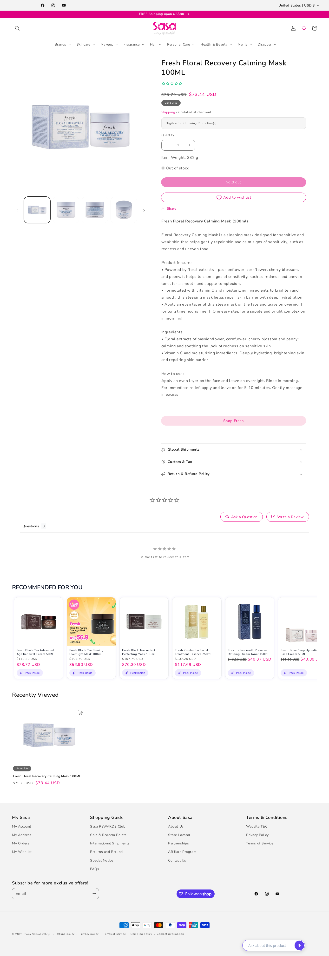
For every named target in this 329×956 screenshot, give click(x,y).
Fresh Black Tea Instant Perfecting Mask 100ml (138, 652)
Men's (242, 44)
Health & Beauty (213, 44)
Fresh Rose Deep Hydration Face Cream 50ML (300, 652)
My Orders (20, 843)
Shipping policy (141, 934)
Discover (265, 44)
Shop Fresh (233, 420)
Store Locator (179, 835)
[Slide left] (17, 210)
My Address (22, 835)
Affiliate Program (182, 851)
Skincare (83, 44)
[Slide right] (144, 210)
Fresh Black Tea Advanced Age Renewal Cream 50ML (35, 652)
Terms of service (114, 934)
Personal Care (178, 44)
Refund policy (65, 934)
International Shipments (110, 843)
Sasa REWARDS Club (107, 826)
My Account (21, 826)
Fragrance (131, 44)
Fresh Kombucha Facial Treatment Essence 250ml (193, 652)
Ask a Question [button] (244, 517)
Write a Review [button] (290, 517)
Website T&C (257, 826)
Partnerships (178, 843)
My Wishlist (22, 851)
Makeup (107, 44)
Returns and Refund (106, 851)
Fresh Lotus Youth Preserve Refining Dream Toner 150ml (248, 652)
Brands (60, 44)
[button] (17, 28)
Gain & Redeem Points (108, 835)
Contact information (170, 934)
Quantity (167, 135)
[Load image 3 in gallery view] (95, 210)
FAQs (94, 869)
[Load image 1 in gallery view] (37, 210)
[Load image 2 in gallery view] (66, 210)
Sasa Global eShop (37, 934)
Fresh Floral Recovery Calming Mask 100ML (47, 776)
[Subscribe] (93, 893)
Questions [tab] (30, 526)
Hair (153, 44)
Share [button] (171, 208)
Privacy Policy (257, 835)
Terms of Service (259, 843)
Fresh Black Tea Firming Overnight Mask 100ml (86, 652)
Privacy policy (89, 934)
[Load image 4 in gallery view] (124, 210)
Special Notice (101, 860)
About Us (176, 826)
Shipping (168, 112)
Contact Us (177, 860)
